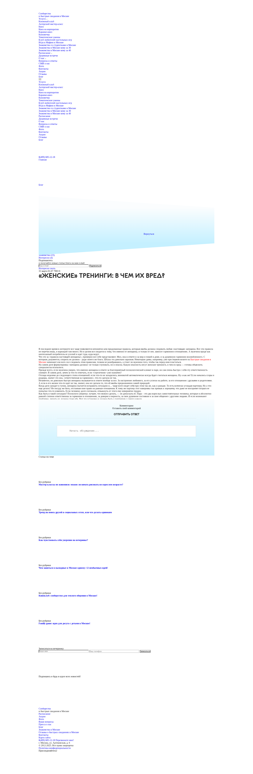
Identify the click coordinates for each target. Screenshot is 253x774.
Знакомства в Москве (49, 729)
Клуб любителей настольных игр (55, 40)
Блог (41, 76)
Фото (41, 66)
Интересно (46, 257)
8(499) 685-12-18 (47, 157)
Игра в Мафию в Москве (51, 42)
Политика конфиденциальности (55, 748)
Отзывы (43, 74)
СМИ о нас (44, 63)
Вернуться (149, 234)
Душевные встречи (48, 55)
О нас (42, 58)
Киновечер (44, 34)
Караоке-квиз (45, 32)
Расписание (45, 53)
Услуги (42, 19)
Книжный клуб (46, 21)
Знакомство (47, 255)
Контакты (43, 69)
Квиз (41, 26)
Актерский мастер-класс (51, 24)
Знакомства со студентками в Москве (57, 45)
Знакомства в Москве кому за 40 (55, 50)
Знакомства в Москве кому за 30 (55, 47)
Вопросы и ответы (48, 61)
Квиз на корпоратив (49, 29)
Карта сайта (45, 737)
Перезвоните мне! (65, 740)
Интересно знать (47, 268)
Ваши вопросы (46, 722)
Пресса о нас (45, 724)
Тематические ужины (49, 37)
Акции (42, 71)
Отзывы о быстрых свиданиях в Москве (59, 732)
